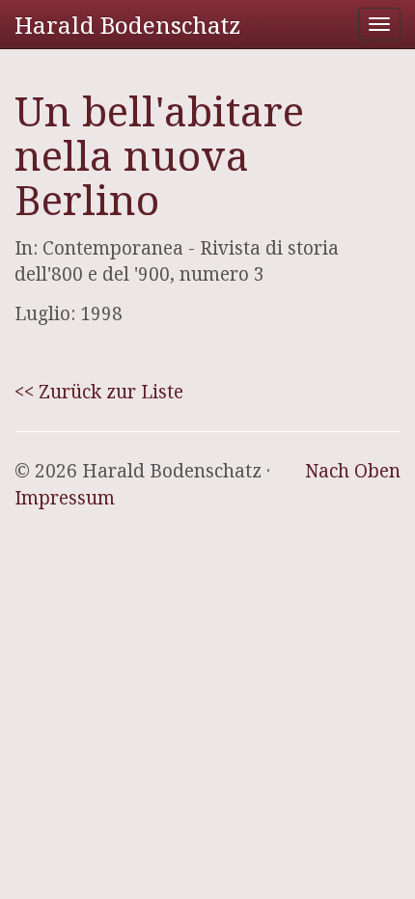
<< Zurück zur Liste (98, 391)
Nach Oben (353, 470)
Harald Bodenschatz (127, 25)
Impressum (64, 497)
